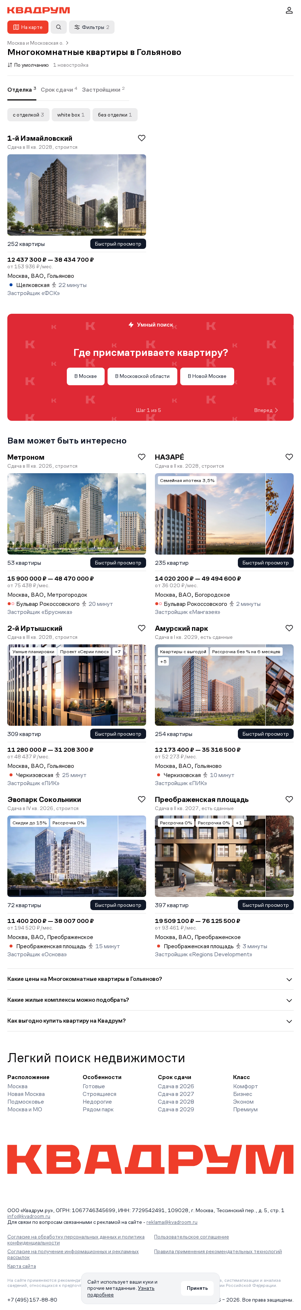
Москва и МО (24, 1109)
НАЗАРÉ (169, 457)
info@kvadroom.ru (28, 1216)
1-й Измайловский (39, 138)
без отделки (115, 115)
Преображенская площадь (202, 799)
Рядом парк (98, 1109)
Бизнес (242, 1094)
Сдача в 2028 (176, 1102)
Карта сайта (21, 1266)
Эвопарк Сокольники (44, 799)
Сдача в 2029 (176, 1109)
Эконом (243, 1102)
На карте (32, 27)
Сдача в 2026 (176, 1086)
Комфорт (245, 1086)
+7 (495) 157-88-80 (32, 1300)
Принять (197, 1288)
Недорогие (97, 1102)
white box (71, 115)
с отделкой (28, 115)
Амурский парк (181, 628)
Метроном (25, 457)
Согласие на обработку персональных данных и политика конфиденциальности (76, 1239)
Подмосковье (25, 1102)
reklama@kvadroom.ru (171, 1222)
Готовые (94, 1086)
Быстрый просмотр (118, 244)
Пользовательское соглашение (191, 1237)
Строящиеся (99, 1094)
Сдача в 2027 (176, 1094)
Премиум (245, 1109)
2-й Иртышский (34, 628)
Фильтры (95, 27)
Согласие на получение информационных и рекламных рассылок (73, 1254)
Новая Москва (26, 1094)
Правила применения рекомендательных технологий (218, 1251)
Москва (17, 1086)
